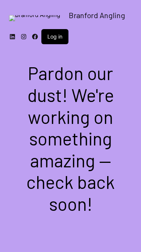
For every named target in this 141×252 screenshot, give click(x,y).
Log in (54, 36)
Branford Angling (97, 15)
